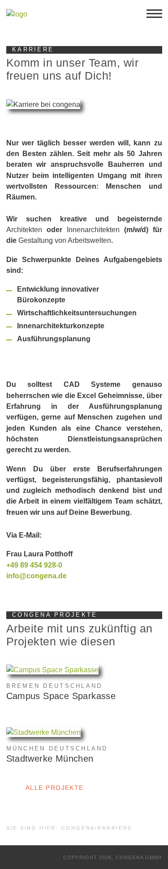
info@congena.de (36, 576)
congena (78, 828)
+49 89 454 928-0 (34, 565)
